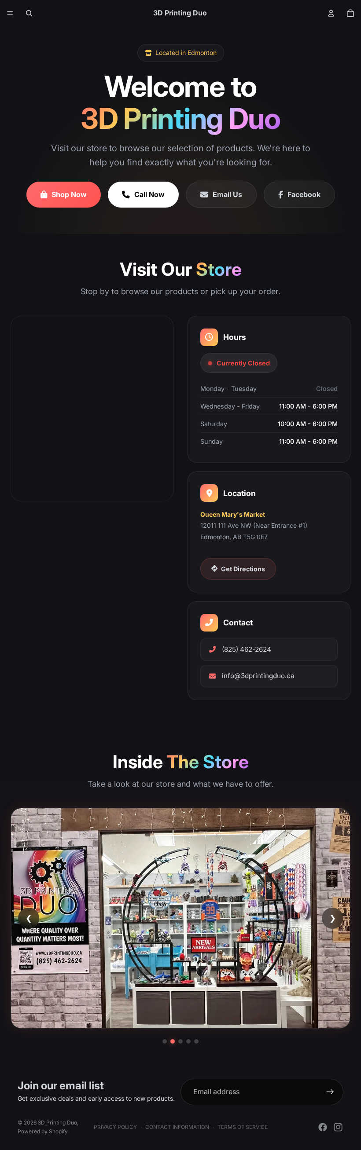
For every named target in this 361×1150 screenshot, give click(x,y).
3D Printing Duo (57, 1122)
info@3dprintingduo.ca (258, 676)
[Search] (29, 13)
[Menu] (10, 13)
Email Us (227, 194)
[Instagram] (338, 1127)
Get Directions (243, 569)
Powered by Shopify (43, 1131)
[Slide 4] (188, 1041)
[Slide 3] (180, 1041)
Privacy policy (115, 1127)
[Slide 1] (164, 1041)
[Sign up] (330, 1092)
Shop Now (69, 194)
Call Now (149, 194)
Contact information (177, 1127)
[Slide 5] (196, 1041)
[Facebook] (322, 1127)
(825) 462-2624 (246, 649)
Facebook (303, 194)
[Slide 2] (172, 1041)
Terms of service (242, 1127)
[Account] (331, 13)
